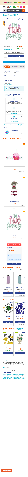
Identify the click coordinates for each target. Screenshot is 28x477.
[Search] (23, 10)
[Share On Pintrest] (21, 125)
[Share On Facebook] (20, 125)
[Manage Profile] (18, 7)
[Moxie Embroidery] (7, 132)
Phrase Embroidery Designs (9, 374)
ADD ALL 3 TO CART (14, 263)
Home (4, 14)
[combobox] (14, 10)
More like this (21, 171)
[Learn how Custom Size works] (21, 107)
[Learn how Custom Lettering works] (21, 99)
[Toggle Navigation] (4, 7)
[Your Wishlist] (21, 7)
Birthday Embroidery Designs (10, 377)
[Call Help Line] (11, 7)
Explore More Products (19, 329)
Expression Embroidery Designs (14, 375)
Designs (8, 14)
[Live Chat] (14, 7)
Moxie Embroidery (7, 360)
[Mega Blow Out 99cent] (14, 2)
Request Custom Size (8, 49)
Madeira (12, 269)
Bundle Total (9, 247)
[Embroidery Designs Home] (8, 7)
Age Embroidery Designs (19, 378)
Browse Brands (15, 14)
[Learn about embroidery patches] (21, 116)
